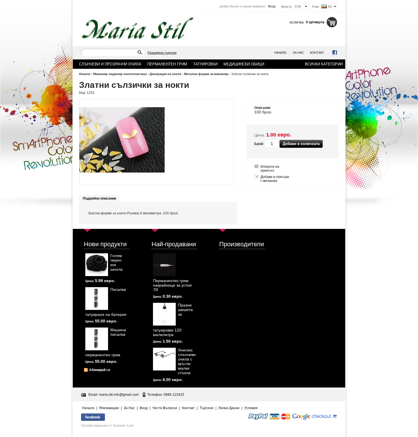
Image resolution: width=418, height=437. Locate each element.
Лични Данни (228, 408)
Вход (271, 6)
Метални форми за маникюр (206, 74)
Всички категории (324, 64)
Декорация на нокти (165, 74)
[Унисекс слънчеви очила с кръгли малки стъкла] (164, 359)
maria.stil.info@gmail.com (119, 395)
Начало (280, 52)
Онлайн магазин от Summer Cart (107, 426)
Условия (251, 408)
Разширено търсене (162, 52)
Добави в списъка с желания (274, 179)
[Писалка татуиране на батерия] (96, 298)
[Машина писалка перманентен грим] (96, 339)
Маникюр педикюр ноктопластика (120, 74)
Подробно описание (99, 198)
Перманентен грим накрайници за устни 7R (172, 285)
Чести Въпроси (164, 408)
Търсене (207, 408)
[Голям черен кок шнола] (96, 264)
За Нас (298, 52)
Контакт (317, 52)
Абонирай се (99, 370)
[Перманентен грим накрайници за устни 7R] (164, 264)
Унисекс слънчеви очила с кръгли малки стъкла (187, 361)
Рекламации (109, 408)
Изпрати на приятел (269, 169)
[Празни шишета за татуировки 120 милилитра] (164, 314)
